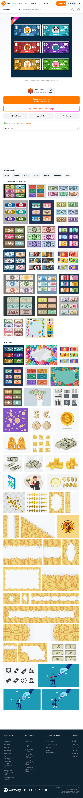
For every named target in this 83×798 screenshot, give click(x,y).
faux (7, 175)
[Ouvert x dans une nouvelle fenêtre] (42, 790)
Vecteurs (10, 3)
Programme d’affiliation (28, 750)
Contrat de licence (28, 742)
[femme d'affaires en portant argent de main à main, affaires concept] (60, 699)
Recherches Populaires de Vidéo (29, 769)
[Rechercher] (72, 9)
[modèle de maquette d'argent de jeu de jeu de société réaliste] (13, 328)
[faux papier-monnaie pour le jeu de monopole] (37, 191)
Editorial (43, 3)
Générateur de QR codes (8, 778)
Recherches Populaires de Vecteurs (29, 756)
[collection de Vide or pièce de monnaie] (41, 443)
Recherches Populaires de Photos (29, 763)
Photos (21, 3)
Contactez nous (50, 744)
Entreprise (7, 750)
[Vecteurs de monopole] (39, 328)
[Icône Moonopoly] (20, 675)
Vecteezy (6, 744)
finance (46, 175)
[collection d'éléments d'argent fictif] (63, 191)
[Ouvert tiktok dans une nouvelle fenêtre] (39, 790)
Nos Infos (47, 747)
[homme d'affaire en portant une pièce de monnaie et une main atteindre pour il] (22, 699)
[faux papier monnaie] (64, 652)
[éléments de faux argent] (68, 237)
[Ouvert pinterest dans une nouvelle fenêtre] (36, 790)
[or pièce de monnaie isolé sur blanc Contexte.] (67, 420)
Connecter (71, 3)
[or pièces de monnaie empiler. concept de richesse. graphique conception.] (62, 463)
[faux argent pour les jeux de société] (47, 306)
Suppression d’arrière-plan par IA (8, 772)
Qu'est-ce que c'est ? (26, 123)
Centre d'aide (49, 741)
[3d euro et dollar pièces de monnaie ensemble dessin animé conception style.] (41, 420)
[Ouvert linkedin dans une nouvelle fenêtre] (32, 790)
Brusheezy (7, 741)
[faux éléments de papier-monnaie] (41, 212)
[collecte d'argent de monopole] (14, 260)
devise (36, 175)
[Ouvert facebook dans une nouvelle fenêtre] (25, 790)
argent (26, 175)
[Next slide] (74, 175)
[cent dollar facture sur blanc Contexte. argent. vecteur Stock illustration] (66, 443)
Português (74, 747)
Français (73, 754)
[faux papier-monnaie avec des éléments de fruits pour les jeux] (68, 260)
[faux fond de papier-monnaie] (14, 237)
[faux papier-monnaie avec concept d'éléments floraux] (41, 355)
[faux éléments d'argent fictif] (19, 284)
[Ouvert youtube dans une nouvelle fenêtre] (46, 790)
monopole (57, 175)
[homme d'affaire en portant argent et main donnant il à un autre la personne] (58, 675)
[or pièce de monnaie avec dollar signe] (16, 443)
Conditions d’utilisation (70, 790)
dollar (68, 175)
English (73, 741)
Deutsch (73, 750)
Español (73, 744)
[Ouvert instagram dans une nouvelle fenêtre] (29, 790)
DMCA (26, 746)
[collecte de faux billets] (69, 306)
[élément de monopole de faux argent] (15, 212)
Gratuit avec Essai (41, 100)
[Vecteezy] (3, 3)
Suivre (51, 92)
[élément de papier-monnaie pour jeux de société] (67, 212)
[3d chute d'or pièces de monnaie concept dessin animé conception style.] (15, 420)
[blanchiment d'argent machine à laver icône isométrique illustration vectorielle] (11, 482)
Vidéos (32, 3)
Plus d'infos (9, 128)
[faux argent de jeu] (41, 237)
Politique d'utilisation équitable (66, 792)
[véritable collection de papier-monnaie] (19, 306)
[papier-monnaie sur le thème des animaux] (14, 191)
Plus (71, 756)
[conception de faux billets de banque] (41, 260)
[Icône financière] (66, 397)
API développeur (8, 758)
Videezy (6, 747)
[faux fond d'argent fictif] (64, 376)
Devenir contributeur (49, 751)
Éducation (7, 754)
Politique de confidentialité (69, 791)
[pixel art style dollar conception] (68, 526)
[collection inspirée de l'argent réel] (69, 284)
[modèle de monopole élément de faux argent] (47, 284)
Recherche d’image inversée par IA (8, 764)
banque (16, 175)
